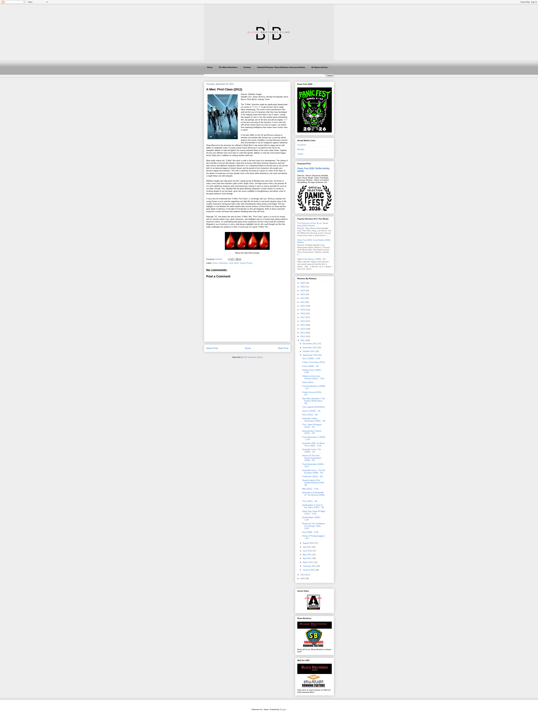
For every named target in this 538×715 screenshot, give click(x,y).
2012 (302, 336)
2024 (302, 290)
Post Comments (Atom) (253, 357)
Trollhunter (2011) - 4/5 (312, 476)
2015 (302, 325)
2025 (302, 287)
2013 (302, 332)
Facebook (301, 145)
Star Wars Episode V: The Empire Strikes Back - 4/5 (313, 400)
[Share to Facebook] (237, 259)
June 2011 (308, 551)
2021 (302, 302)
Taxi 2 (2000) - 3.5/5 (311, 358)
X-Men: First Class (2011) (313, 362)
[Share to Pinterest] (240, 259)
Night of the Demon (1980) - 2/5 (311, 259)
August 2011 (308, 543)
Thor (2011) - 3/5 (309, 501)
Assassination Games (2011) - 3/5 (311, 432)
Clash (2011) (308, 382)
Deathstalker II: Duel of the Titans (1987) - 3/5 (313, 506)
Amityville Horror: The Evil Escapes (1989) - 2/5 (313, 471)
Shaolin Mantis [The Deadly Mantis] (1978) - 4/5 (313, 482)
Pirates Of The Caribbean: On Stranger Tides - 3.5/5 (313, 525)
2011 (302, 340)
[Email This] (229, 259)
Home (210, 67)
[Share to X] (234, 259)
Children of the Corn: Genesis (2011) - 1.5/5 (313, 377)
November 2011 (310, 347)
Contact (247, 67)
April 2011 (307, 558)
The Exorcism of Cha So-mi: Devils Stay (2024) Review (312, 224)
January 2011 (309, 570)
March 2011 (308, 562)
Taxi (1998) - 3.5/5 (310, 532)
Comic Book (234, 263)
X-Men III (256, 107)
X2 (285, 120)
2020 (302, 306)
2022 (302, 298)
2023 (302, 294)
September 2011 (310, 355)
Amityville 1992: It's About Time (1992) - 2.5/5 (313, 444)
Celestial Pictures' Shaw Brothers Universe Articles (281, 67)
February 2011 (309, 566)
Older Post (283, 348)
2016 (302, 321)
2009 (302, 578)
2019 (302, 310)
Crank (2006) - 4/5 (310, 366)
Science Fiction (246, 263)
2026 (302, 283)
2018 (302, 313)
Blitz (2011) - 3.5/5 (310, 489)
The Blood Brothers (228, 67)
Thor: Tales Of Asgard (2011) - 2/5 (312, 425)
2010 (302, 575)
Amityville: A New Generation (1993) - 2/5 (313, 419)
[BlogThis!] (232, 259)
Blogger (283, 709)
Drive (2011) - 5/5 (310, 414)
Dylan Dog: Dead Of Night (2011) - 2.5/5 (313, 512)
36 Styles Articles (319, 67)
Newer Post (212, 348)
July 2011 (307, 547)
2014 (302, 329)
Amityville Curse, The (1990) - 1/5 (311, 450)
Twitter (300, 154)
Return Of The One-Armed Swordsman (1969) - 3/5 (311, 457)
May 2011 (307, 554)
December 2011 (310, 343)
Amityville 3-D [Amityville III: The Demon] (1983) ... (313, 494)
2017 (302, 317)
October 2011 (309, 351)
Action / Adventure (220, 263)
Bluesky (300, 149)
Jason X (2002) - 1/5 (311, 411)
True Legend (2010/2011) (313, 407)
